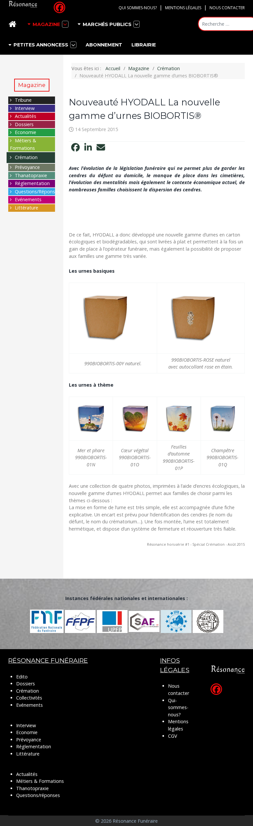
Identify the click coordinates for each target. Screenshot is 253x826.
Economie (25, 132)
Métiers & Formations (40, 781)
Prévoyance (27, 167)
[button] (75, 147)
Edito (22, 677)
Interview (25, 108)
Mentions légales (183, 8)
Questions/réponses (38, 795)
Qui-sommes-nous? (178, 707)
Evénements (28, 199)
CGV (172, 736)
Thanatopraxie (31, 175)
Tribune (23, 100)
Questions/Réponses (37, 191)
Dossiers (24, 124)
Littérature (26, 208)
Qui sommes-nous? (138, 8)
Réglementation (32, 183)
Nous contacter (227, 8)
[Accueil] (13, 24)
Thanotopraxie (32, 788)
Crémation (26, 157)
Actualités (25, 116)
